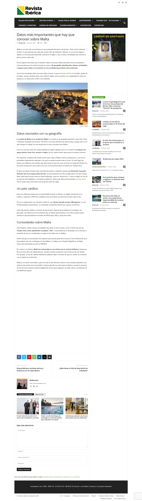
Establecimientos (67, 25)
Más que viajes (26, 30)
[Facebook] (119, 2)
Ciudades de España (106, 498)
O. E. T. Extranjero (65, 496)
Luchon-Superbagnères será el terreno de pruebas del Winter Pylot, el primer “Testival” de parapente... (114, 105)
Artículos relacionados (25, 394)
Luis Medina (95, 129)
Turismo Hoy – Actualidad (107, 20)
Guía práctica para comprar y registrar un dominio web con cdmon (113, 179)
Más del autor (40, 394)
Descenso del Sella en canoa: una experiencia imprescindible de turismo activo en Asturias (113, 199)
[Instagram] (122, 2)
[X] (126, 2)
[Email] (44, 357)
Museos (94, 496)
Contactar (99, 25)
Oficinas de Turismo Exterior (81, 496)
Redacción (22, 43)
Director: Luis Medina (81, 486)
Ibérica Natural (120, 496)
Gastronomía (85, 20)
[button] (124, 23)
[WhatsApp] (34, 357)
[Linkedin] (39, 357)
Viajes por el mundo (67, 20)
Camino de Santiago (48, 25)
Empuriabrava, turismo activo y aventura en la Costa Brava (30, 369)
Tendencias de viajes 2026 (113, 159)
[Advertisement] (52, 347)
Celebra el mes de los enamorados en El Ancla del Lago (114, 124)
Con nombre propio (120, 498)
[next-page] (87, 394)
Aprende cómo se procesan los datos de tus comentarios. (62, 477)
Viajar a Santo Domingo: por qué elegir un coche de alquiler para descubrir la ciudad (51, 418)
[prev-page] (84, 394)
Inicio (18, 30)
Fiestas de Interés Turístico (106, 496)
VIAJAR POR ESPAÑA (26, 20)
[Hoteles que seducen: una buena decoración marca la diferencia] (77, 406)
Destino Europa (46, 20)
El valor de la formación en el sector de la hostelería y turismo (28, 417)
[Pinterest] (29, 357)
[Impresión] (49, 357)
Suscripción (85, 25)
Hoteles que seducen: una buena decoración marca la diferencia (77, 417)
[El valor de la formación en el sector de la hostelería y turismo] (28, 406)
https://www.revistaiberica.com (38, 383)
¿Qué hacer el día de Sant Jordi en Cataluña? (73, 369)
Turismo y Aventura (27, 25)
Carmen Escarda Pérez (99, 167)
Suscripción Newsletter (104, 486)
